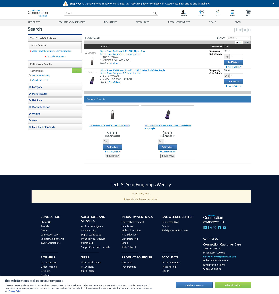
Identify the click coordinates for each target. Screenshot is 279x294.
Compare (91, 53)
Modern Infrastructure (93, 238)
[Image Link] (112, 114)
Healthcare (127, 226)
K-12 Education (129, 234)
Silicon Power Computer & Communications (120, 54)
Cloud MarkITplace (91, 262)
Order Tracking (49, 266)
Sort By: (221, 38)
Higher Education (131, 230)
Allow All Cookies (233, 285)
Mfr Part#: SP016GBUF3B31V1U (117, 79)
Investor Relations (51, 242)
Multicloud (87, 242)
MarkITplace (87, 270)
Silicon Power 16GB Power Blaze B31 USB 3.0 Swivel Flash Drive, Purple (132, 70)
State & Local (128, 247)
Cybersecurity (88, 230)
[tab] (55, 87)
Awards (45, 226)
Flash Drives (114, 63)
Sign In (165, 270)
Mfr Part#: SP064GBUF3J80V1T (117, 60)
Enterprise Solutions (214, 264)
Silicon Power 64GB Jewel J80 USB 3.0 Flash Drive (122, 51)
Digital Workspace (91, 234)
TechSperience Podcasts (175, 230)
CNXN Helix (87, 266)
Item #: (108, 136)
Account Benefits (171, 262)
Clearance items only (40, 75)
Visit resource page (136, 3)
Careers (45, 230)
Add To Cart (233, 62)
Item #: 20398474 (111, 76)
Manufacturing (129, 238)
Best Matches (232, 38)
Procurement (128, 266)
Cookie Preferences (194, 285)
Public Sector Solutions (215, 260)
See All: (104, 63)
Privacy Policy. (15, 291)
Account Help (169, 266)
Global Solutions (212, 268)
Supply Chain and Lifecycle (95, 247)
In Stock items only (40, 80)
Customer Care (49, 262)
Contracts (126, 262)
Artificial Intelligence (92, 226)
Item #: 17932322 (110, 57)
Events (165, 226)
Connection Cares (50, 234)
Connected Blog (170, 222)
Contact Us (210, 238)
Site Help (45, 270)
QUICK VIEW (113, 156)
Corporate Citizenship (52, 238)
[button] (55, 87)
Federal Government (132, 222)
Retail (124, 242)
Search (35, 29)
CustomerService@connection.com (219, 256)
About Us (46, 222)
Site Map (45, 275)
